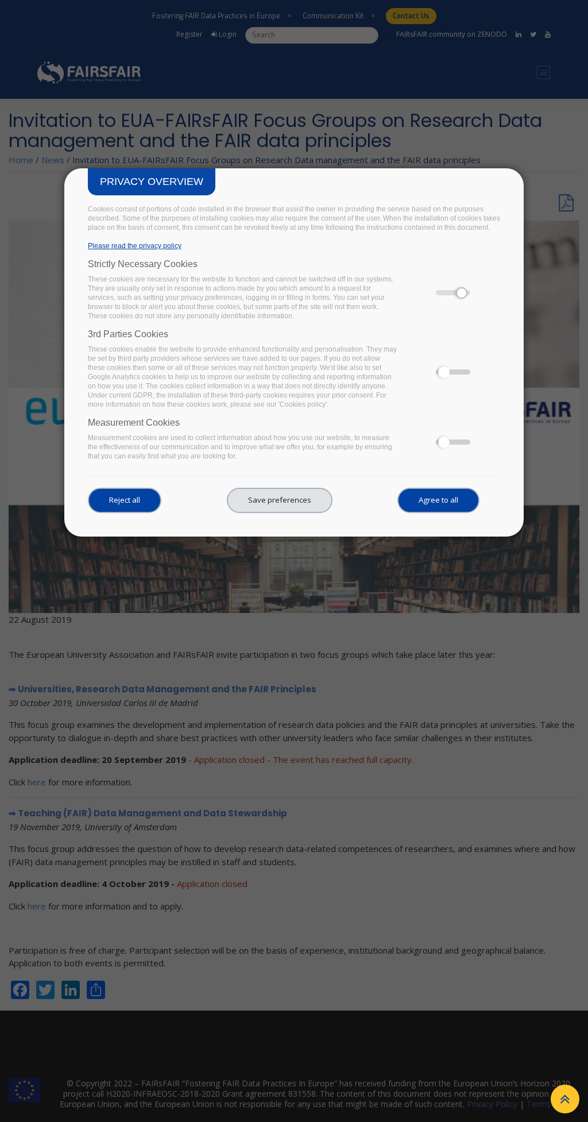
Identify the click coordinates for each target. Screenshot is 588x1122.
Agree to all (438, 500)
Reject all (124, 500)
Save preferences (279, 500)
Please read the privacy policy (134, 246)
